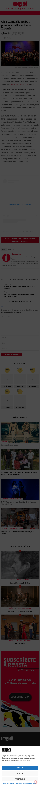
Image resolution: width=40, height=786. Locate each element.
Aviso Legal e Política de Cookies (12, 783)
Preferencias (20, 779)
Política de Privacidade (29, 783)
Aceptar (20, 768)
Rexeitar (20, 773)
